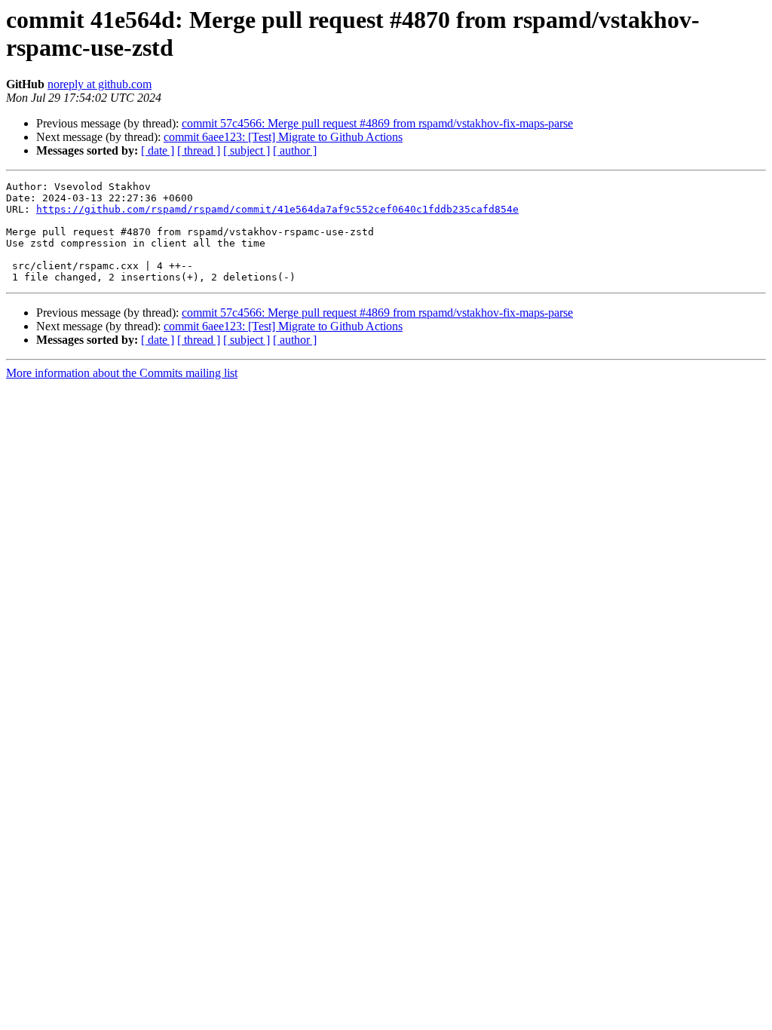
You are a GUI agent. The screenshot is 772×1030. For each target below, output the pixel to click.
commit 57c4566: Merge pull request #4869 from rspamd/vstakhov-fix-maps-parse (377, 123)
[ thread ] (198, 150)
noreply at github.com (99, 84)
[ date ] (157, 150)
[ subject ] (246, 150)
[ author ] (295, 150)
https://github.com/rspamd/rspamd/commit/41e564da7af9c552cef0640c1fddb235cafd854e (277, 209)
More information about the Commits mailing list (121, 372)
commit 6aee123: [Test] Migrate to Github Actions (283, 136)
